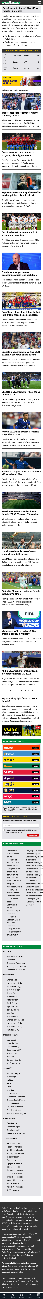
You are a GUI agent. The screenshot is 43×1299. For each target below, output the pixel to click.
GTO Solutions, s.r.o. (10, 1287)
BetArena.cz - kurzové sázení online (13, 854)
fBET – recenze (13, 1190)
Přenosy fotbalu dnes (15, 1153)
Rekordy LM (12, 1053)
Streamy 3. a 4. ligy (14, 1026)
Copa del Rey (12, 1093)
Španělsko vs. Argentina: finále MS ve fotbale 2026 (21, 393)
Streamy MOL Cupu (15, 1016)
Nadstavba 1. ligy (14, 986)
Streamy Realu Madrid (16, 1100)
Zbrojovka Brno (13, 1010)
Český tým (11, 960)
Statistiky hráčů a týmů (16, 966)
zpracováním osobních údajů (22, 830)
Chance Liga (12, 980)
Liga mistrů (11, 1040)
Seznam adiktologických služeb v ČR (23, 1266)
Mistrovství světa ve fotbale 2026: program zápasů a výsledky (19, 632)
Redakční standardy (27, 1278)
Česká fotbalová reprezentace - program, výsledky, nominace (18, 154)
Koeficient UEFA (13, 1063)
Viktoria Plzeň (12, 1000)
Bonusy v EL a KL (14, 1060)
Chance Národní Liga (15, 1020)
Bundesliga (11, 1077)
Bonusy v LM (12, 1057)
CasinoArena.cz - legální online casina (14, 899)
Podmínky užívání (11, 1281)
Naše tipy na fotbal (14, 1147)
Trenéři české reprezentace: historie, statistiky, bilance (20, 114)
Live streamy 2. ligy (15, 1023)
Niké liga (10, 1090)
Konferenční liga (13, 1047)
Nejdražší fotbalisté (15, 1107)
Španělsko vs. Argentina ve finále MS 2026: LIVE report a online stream (21, 353)
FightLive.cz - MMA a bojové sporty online (13, 863)
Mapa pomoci (7, 1269)
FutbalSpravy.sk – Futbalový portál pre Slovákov (34, 902)
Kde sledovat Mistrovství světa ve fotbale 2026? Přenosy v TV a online (20, 513)
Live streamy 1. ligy (15, 983)
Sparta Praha (12, 993)
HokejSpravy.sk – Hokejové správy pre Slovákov (14, 932)
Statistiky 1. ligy (13, 990)
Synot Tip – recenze (15, 1177)
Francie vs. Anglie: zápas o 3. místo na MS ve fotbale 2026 (21, 473)
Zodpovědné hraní (9, 1226)
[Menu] (39, 2)
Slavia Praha (12, 996)
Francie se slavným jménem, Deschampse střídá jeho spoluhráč (19, 273)
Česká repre (12, 1123)
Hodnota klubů (13, 1103)
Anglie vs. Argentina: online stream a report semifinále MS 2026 (20, 672)
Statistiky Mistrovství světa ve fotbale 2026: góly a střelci (21, 592)
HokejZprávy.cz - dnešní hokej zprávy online (14, 872)
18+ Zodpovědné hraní (26, 1284)
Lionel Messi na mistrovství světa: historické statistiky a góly (19, 552)
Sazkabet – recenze (15, 1170)
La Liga (10, 1080)
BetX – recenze (13, 1183)
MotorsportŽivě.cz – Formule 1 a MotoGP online (14, 890)
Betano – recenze (14, 1167)
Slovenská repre (13, 1127)
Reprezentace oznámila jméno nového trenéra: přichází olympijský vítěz (21, 193)
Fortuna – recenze (14, 1160)
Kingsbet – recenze (15, 1187)
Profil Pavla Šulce (14, 1110)
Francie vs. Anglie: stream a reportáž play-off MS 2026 (20, 433)
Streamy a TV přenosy (16, 963)
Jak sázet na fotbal (14, 1143)
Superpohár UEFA (14, 1050)
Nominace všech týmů (16, 970)
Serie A (10, 1083)
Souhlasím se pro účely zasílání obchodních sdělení (21, 831)
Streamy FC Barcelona (16, 1097)
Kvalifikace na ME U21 (16, 1133)
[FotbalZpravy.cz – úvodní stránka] (11, 2)
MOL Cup (10, 1013)
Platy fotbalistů (13, 1030)
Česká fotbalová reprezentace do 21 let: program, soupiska (20, 233)
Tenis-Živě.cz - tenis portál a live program (14, 881)
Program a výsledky (15, 956)
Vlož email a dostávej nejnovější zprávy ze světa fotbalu (20, 820)
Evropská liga (12, 1043)
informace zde (21, 1249)
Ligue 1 (10, 1087)
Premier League (13, 1073)
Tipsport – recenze (14, 1163)
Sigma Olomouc (13, 1006)
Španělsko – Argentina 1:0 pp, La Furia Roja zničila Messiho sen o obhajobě (21, 313)
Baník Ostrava (12, 1003)
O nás (4, 1278)
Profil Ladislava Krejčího (16, 1113)
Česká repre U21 (13, 1130)
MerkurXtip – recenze (16, 1180)
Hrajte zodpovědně (9, 1234)
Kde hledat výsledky (15, 1150)
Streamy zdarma (14, 1157)
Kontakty (12, 1278)
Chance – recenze (14, 1173)
